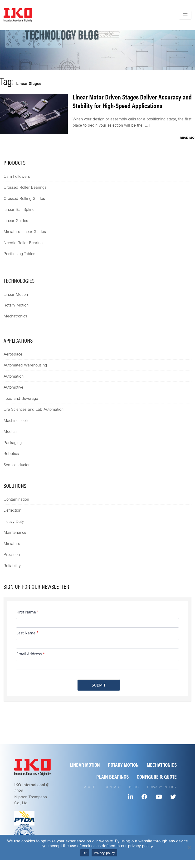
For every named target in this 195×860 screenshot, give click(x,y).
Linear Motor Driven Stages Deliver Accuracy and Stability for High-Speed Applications (132, 101)
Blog (134, 786)
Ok (85, 853)
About (90, 786)
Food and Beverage (21, 398)
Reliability (12, 565)
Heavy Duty (14, 521)
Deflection (12, 510)
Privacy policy (104, 853)
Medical (11, 431)
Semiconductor (17, 464)
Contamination (16, 499)
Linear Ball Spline (19, 209)
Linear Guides (16, 220)
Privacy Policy (162, 786)
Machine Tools (16, 420)
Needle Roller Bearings (24, 242)
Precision (12, 554)
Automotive (13, 387)
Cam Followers (17, 176)
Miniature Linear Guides (25, 231)
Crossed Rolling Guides (24, 198)
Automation (14, 376)
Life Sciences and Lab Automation (33, 409)
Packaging (13, 442)
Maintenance (15, 532)
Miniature (12, 543)
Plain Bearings (112, 776)
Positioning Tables (19, 253)
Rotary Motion (16, 305)
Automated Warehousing (25, 365)
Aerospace (13, 354)
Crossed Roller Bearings (25, 187)
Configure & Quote (157, 776)
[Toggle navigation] (185, 15)
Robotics (11, 453)
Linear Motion (16, 294)
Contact (112, 786)
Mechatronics (15, 316)
